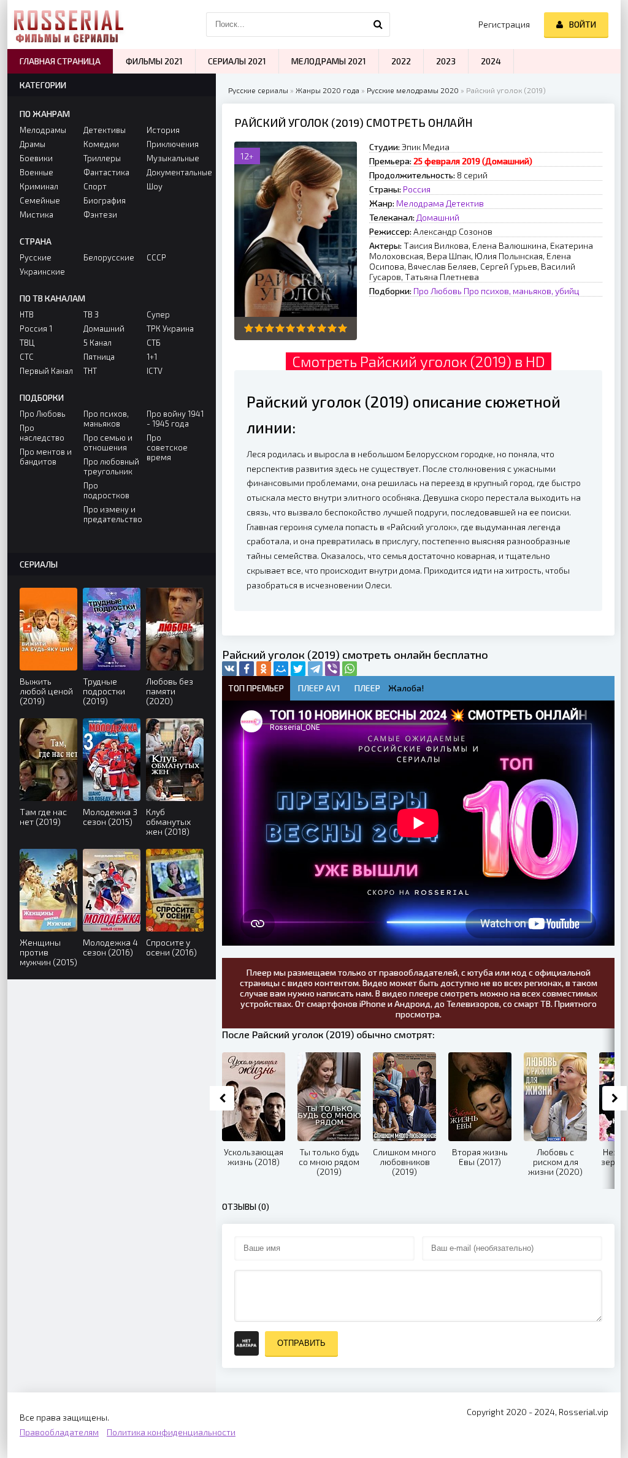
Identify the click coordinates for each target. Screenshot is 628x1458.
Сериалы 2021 (237, 61)
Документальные (175, 172)
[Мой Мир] (281, 668)
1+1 (152, 357)
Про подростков (106, 490)
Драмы (32, 144)
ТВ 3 (91, 314)
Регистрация (504, 24)
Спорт (95, 186)
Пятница (99, 357)
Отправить (301, 1343)
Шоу (155, 186)
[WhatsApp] (349, 668)
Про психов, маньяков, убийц (522, 291)
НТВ (27, 314)
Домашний (437, 217)
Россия (417, 189)
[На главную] (68, 24)
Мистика (36, 214)
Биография (104, 200)
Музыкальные (173, 158)
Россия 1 (36, 328)
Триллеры (102, 158)
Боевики (36, 158)
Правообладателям (59, 1432)
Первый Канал (46, 371)
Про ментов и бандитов (46, 456)
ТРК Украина (170, 328)
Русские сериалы (258, 90)
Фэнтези (100, 214)
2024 (491, 61)
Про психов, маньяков (106, 418)
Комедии (101, 144)
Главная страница (60, 61)
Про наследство (42, 432)
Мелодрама (420, 203)
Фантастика (106, 172)
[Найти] (378, 24)
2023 (446, 61)
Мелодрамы (43, 130)
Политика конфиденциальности (171, 1432)
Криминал (39, 186)
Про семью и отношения (107, 442)
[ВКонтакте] (229, 668)
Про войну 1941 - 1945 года (175, 418)
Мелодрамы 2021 (328, 61)
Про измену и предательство (111, 514)
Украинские (42, 271)
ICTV (155, 371)
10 (342, 328)
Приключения (173, 144)
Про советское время (167, 447)
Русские (36, 257)
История (163, 130)
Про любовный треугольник (111, 466)
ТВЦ (27, 342)
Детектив (465, 203)
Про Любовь (437, 291)
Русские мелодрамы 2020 (413, 90)
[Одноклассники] (263, 668)
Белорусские (108, 257)
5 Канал (97, 342)
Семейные (40, 200)
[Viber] (332, 668)
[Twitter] (298, 668)
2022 (401, 61)
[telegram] (315, 668)
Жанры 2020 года (327, 90)
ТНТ (90, 371)
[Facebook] (246, 668)
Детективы (104, 130)
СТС (27, 357)
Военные (36, 172)
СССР (156, 257)
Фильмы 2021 (154, 61)
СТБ (154, 342)
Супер (158, 314)
